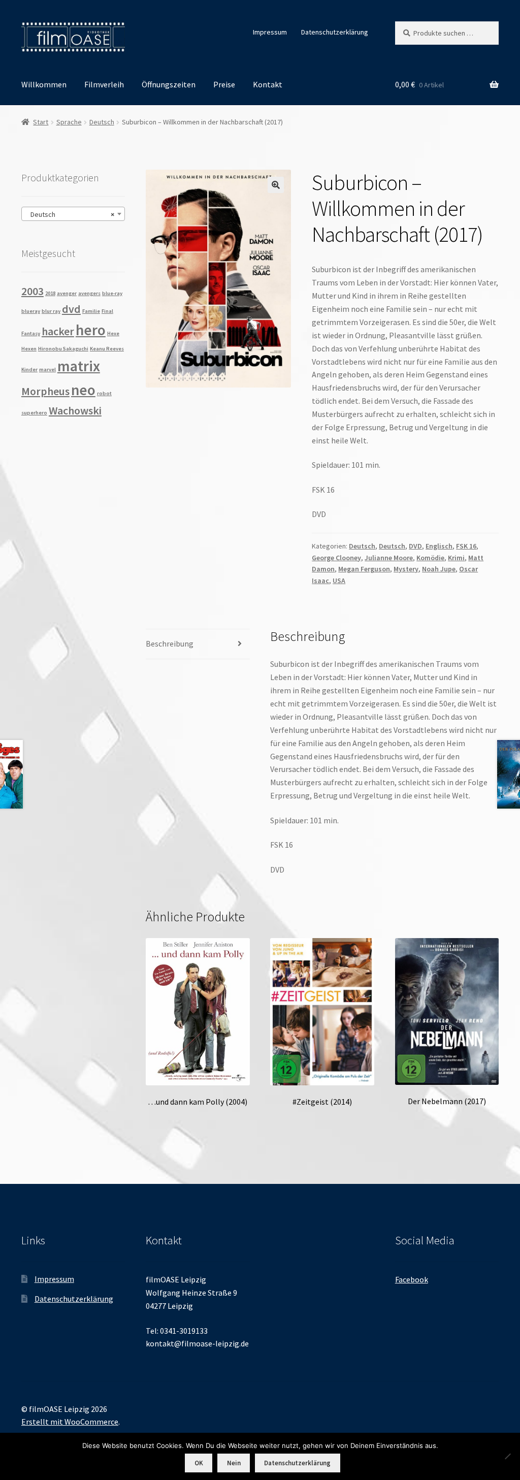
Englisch (439, 546)
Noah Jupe (439, 568)
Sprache (69, 121)
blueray (30, 311)
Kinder (29, 369)
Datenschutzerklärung (334, 32)
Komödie (430, 557)
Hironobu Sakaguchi (63, 348)
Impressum (270, 32)
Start (40, 121)
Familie (91, 311)
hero (91, 329)
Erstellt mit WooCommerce (69, 1422)
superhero (34, 412)
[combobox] (73, 214)
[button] (276, 185)
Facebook (411, 1279)
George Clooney (336, 557)
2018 (50, 293)
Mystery (406, 568)
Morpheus (45, 391)
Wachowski (75, 410)
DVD (415, 546)
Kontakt (267, 84)
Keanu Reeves (107, 348)
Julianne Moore (389, 557)
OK (198, 1463)
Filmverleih (104, 84)
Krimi (456, 557)
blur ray (51, 311)
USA (339, 580)
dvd (71, 309)
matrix (78, 366)
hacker (58, 331)
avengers (89, 293)
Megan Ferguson (364, 568)
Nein (234, 1463)
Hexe (113, 333)
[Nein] (507, 1456)
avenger (67, 293)
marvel (47, 369)
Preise (224, 84)
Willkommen (44, 84)
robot (104, 393)
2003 (32, 291)
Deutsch (101, 121)
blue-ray (112, 293)
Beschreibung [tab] (169, 643)
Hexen (29, 348)
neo (83, 389)
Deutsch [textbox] (70, 214)
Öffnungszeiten (169, 84)
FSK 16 (466, 546)
